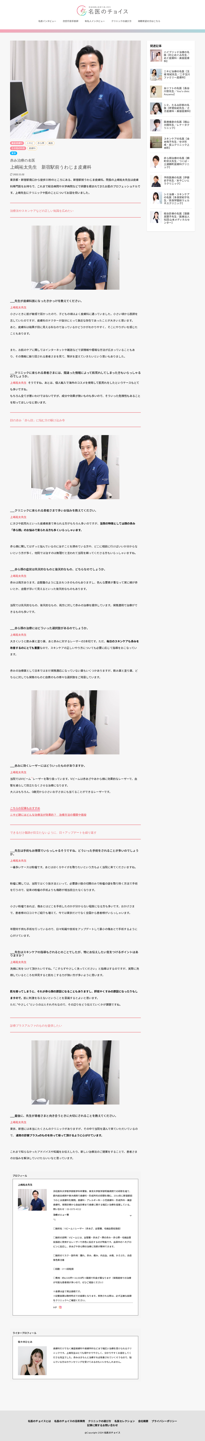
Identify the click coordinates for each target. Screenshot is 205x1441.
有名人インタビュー (95, 21)
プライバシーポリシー (164, 1421)
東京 (13, 153)
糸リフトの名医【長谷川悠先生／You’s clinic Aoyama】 (176, 91)
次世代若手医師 (70, 21)
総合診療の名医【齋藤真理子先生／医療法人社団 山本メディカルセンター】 (177, 218)
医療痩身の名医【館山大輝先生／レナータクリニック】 (176, 124)
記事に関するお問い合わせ (102, 1425)
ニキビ (30, 143)
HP (55, 1307)
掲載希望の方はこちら (149, 21)
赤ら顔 (40, 143)
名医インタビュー (47, 21)
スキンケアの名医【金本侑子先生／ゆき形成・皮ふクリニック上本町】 (176, 143)
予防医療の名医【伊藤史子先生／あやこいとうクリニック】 (176, 180)
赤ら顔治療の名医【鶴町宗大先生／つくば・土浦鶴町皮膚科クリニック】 (176, 163)
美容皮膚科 (17, 143)
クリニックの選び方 (121, 21)
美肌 (50, 143)
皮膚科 (32, 148)
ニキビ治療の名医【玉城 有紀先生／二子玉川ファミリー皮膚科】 (177, 74)
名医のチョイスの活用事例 (69, 1421)
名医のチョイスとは (39, 1421)
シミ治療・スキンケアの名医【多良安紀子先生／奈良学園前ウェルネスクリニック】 (176, 199)
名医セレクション (124, 1421)
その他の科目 (18, 148)
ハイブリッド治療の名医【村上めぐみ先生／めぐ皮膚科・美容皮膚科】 (176, 57)
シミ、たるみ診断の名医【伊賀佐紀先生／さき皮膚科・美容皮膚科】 (178, 108)
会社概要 (143, 1421)
